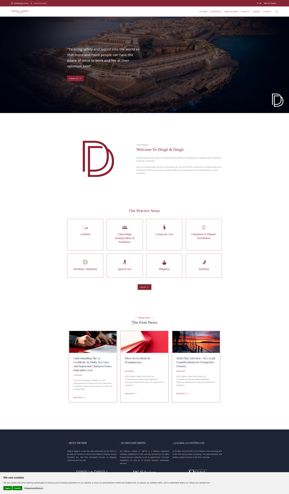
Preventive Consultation (241, 20)
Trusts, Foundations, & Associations (259, 20)
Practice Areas (231, 11)
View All (143, 287)
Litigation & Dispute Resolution (234, 20)
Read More (77, 397)
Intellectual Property (227, 20)
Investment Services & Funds (230, 20)
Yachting (263, 20)
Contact (267, 11)
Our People (215, 11)
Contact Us (73, 78)
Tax (256, 20)
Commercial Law (198, 20)
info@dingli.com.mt (21, 3)
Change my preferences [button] (33, 488)
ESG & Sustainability (219, 20)
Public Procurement (245, 20)
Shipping (252, 20)
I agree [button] (7, 488)
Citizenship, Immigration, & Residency (194, 20)
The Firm (203, 11)
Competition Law (201, 20)
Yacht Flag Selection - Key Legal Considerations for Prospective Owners (195, 362)
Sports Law (248, 20)
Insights (245, 11)
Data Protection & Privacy (212, 20)
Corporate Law (205, 20)
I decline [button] (17, 488)
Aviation (191, 20)
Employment (216, 20)
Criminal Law (209, 20)
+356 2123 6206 (40, 3)
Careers (256, 11)
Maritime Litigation (238, 20)
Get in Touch (270, 3)
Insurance (223, 20)
